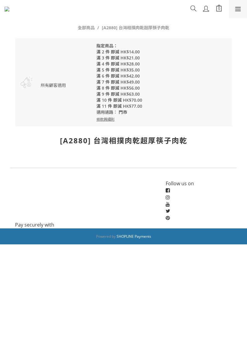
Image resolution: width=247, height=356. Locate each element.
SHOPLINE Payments (134, 236)
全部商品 (86, 27)
